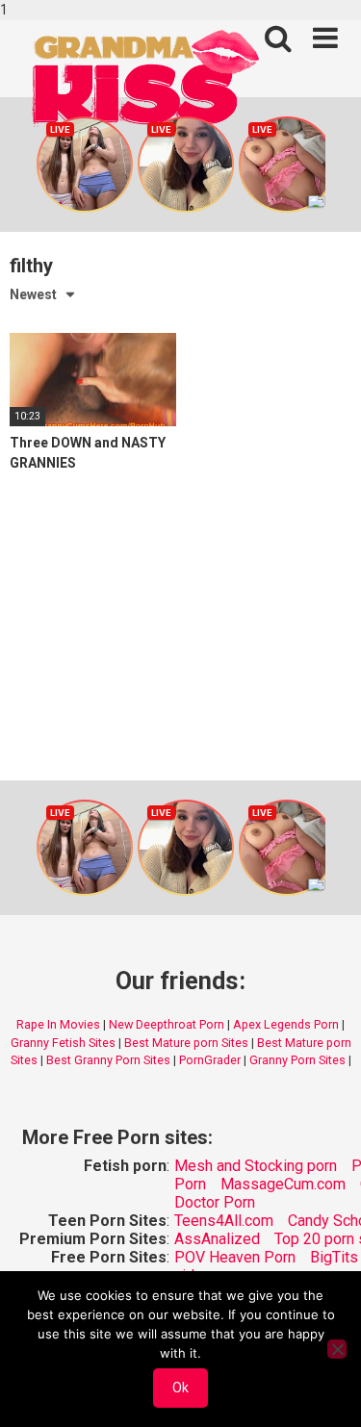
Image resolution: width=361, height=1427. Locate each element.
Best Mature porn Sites (186, 1042)
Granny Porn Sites (297, 1060)
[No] (337, 1349)
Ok (180, 1387)
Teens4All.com (223, 1220)
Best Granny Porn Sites (108, 1060)
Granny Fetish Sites (63, 1042)
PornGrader (210, 1060)
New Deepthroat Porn (166, 1024)
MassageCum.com (283, 1184)
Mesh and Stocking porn (255, 1166)
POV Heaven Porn (235, 1257)
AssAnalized (217, 1239)
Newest (33, 294)
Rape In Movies (58, 1024)
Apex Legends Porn (286, 1024)
